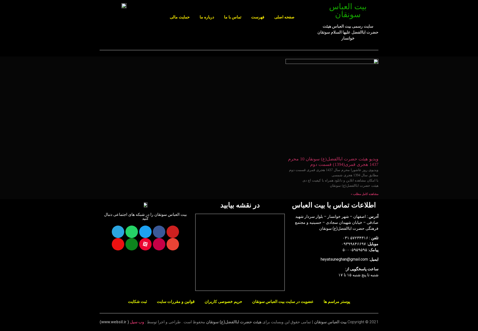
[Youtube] (173, 232)
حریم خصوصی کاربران (223, 301)
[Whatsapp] (131, 232)
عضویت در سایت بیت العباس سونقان (283, 301)
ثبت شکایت (137, 301)
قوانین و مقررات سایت (176, 301)
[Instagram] (159, 244)
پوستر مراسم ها (337, 301)
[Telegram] (118, 232)
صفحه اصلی (284, 17)
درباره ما (207, 17)
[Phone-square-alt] (131, 244)
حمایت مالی (180, 17)
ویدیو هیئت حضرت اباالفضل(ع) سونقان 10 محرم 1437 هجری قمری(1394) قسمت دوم (333, 161)
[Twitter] (145, 232)
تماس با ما (232, 17)
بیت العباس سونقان (348, 10)
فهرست (257, 17)
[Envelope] (173, 244)
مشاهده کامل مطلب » (364, 194)
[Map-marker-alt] (118, 244)
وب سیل (137, 322)
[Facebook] (159, 232)
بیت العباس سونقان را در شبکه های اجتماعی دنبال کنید (145, 216)
